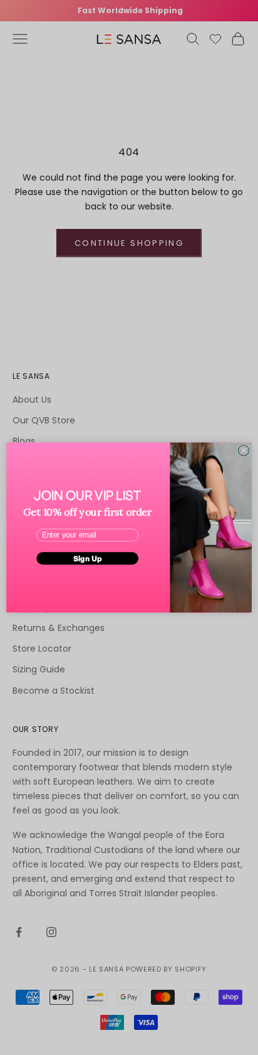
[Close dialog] (243, 450)
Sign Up (87, 558)
